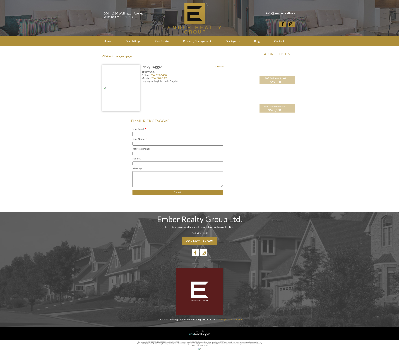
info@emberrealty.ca (230, 319)
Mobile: (146, 78)
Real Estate (162, 41)
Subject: (136, 158)
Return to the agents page (118, 56)
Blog (257, 41)
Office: (146, 75)
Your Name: (139, 138)
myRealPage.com (199, 334)
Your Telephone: (141, 148)
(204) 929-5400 (158, 75)
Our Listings (132, 41)
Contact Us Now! (199, 241)
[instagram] (291, 24)
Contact (279, 41)
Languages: (148, 80)
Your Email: (138, 129)
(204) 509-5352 (159, 78)
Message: (137, 168)
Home (107, 41)
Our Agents (233, 41)
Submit (178, 192)
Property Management (197, 41)
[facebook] (283, 24)
